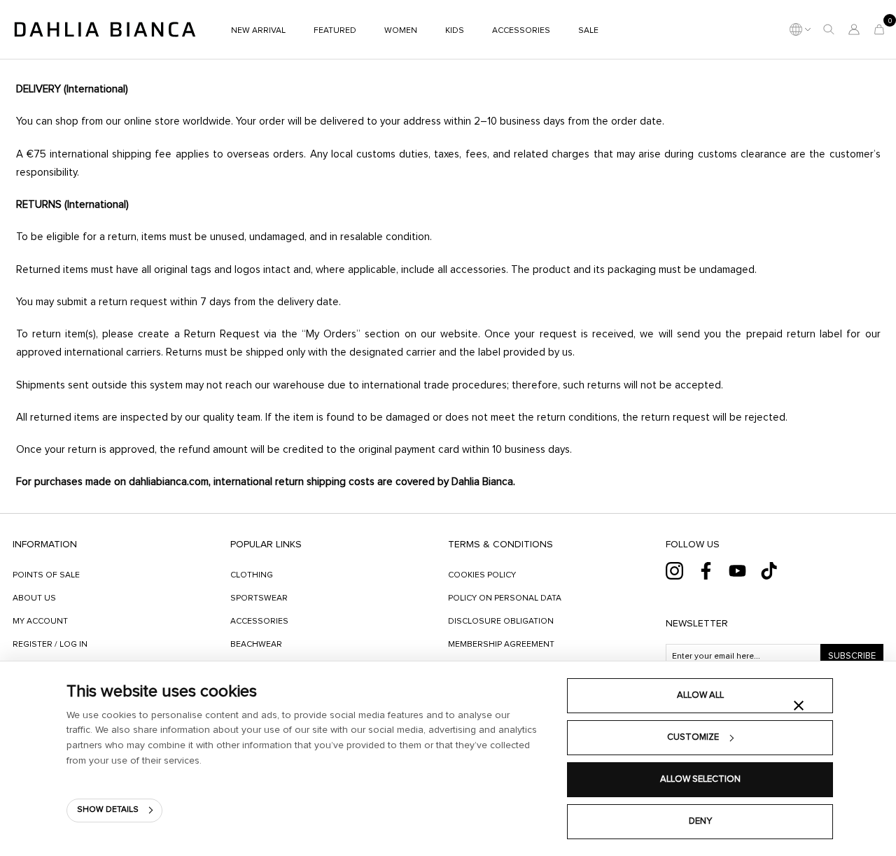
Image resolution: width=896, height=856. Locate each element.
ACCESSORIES (259, 621)
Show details (108, 810)
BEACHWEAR (256, 644)
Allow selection (700, 779)
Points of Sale (46, 575)
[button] (829, 29)
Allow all (700, 695)
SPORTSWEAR (259, 598)
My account (40, 621)
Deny (700, 821)
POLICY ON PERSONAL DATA (504, 598)
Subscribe (852, 656)
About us (34, 598)
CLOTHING (251, 575)
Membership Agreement (501, 644)
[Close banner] (798, 705)
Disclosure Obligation (501, 621)
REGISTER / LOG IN (50, 644)
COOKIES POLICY (482, 575)
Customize (693, 737)
